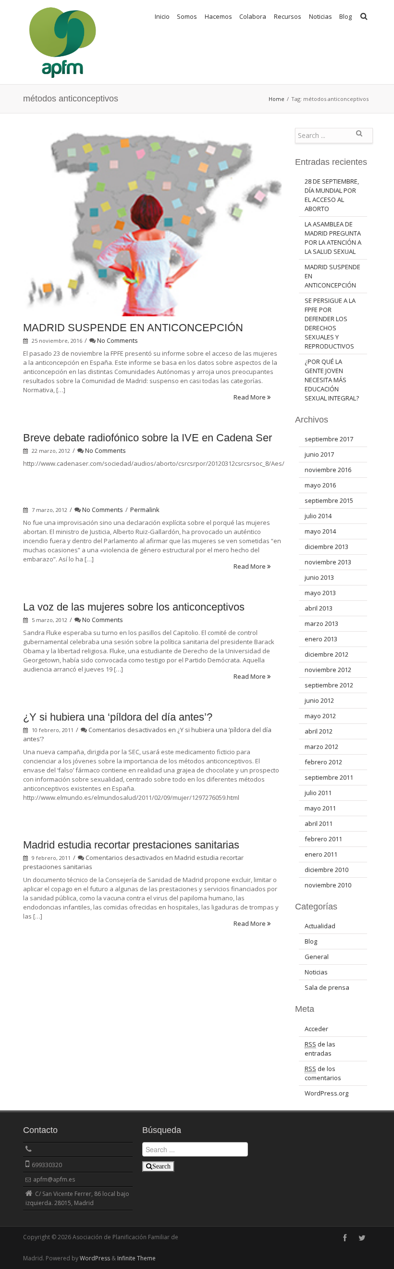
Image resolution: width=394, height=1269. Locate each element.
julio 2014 (318, 515)
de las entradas (320, 1049)
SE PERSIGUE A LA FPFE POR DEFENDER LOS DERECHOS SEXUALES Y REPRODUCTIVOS (330, 323)
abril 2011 (318, 823)
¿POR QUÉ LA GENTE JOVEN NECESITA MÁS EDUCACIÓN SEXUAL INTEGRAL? (332, 379)
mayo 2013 (320, 592)
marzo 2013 (321, 623)
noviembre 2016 (328, 469)
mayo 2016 (320, 485)
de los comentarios (323, 1073)
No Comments (117, 340)
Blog (345, 16)
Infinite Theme (136, 1258)
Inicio (162, 16)
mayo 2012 (320, 715)
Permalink (145, 509)
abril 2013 (318, 608)
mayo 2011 (320, 808)
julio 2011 (318, 792)
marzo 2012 (321, 746)
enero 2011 (321, 854)
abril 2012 (318, 731)
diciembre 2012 (326, 654)
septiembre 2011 (329, 777)
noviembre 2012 (328, 669)
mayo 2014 (320, 531)
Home (276, 98)
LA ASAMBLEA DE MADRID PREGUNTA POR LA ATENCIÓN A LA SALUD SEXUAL (333, 238)
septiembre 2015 (329, 500)
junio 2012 (319, 700)
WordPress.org (326, 1093)
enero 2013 (321, 638)
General (317, 956)
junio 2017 (319, 454)
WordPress (95, 1258)
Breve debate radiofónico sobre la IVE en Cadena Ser (147, 438)
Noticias (316, 972)
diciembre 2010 (326, 869)
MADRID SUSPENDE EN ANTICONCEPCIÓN (133, 328)
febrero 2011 (323, 838)
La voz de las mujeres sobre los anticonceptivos (134, 607)
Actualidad (320, 925)
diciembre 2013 (326, 546)
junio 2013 (319, 577)
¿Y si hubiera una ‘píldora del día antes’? (117, 717)
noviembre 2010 (328, 885)
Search (359, 137)
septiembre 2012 (329, 685)
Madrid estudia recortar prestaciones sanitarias (131, 845)
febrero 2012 (323, 762)
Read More (250, 397)
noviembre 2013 (328, 562)
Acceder (316, 1028)
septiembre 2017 (329, 439)
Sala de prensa (327, 987)
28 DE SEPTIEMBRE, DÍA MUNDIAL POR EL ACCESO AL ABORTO (332, 195)
